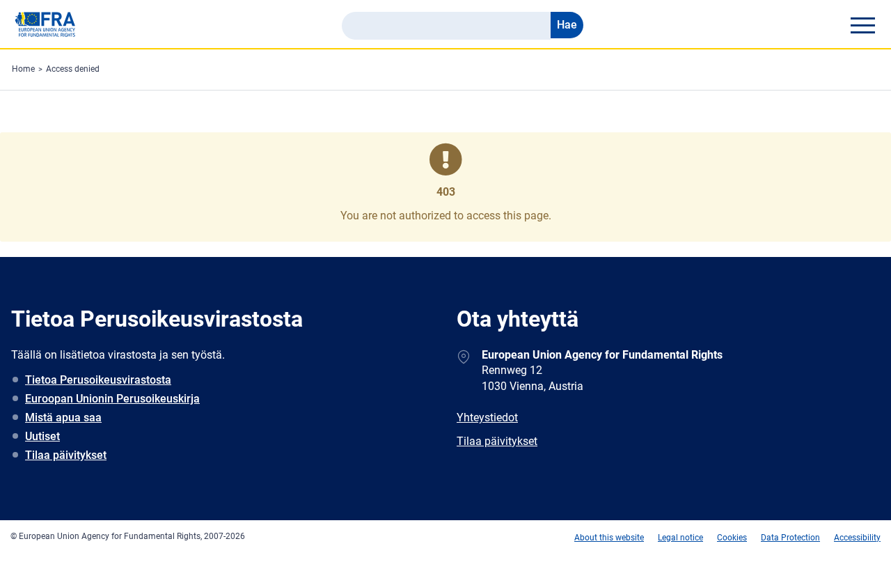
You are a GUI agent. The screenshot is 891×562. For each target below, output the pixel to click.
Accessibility (857, 538)
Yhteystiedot (487, 417)
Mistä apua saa (63, 417)
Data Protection (790, 538)
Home (23, 69)
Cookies (732, 538)
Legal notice (680, 538)
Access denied (73, 69)
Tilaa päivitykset (66, 455)
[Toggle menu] (862, 25)
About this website (609, 538)
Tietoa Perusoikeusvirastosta (98, 380)
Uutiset (42, 436)
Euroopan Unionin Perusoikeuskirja (112, 398)
